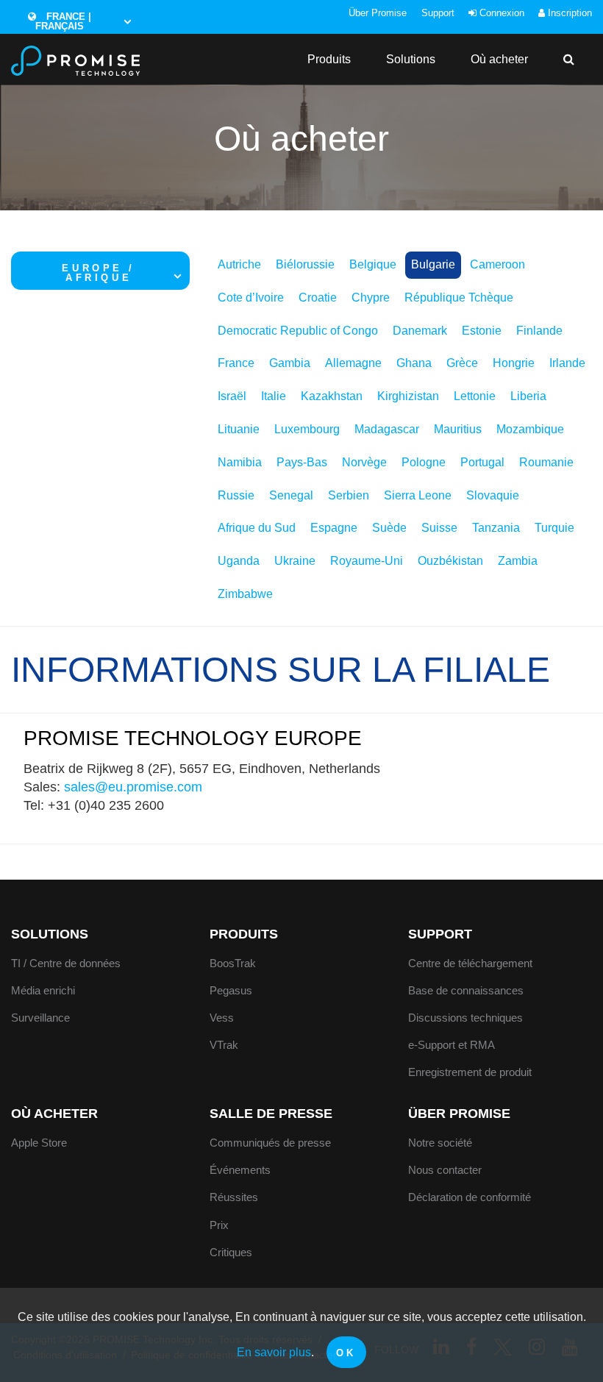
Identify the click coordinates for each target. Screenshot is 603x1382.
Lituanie (239, 429)
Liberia (528, 396)
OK (346, 1352)
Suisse (439, 527)
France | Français (63, 21)
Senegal (291, 495)
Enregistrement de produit (470, 1072)
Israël (232, 396)
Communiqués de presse (270, 1142)
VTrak (224, 1045)
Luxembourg (307, 429)
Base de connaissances (466, 990)
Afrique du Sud (257, 527)
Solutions (410, 59)
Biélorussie (305, 264)
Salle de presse (271, 1113)
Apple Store (39, 1142)
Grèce (462, 363)
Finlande (539, 330)
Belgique (372, 264)
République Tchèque (458, 297)
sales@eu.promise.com (133, 787)
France (236, 363)
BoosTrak (233, 963)
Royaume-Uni (366, 561)
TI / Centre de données (66, 963)
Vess (222, 1017)
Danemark (420, 330)
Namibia (240, 462)
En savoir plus (274, 1352)
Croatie (318, 297)
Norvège (364, 462)
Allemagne (353, 363)
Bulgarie (433, 264)
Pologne (424, 462)
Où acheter (499, 59)
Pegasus (231, 990)
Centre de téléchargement (470, 963)
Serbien (348, 495)
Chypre (371, 297)
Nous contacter (445, 1170)
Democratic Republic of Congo (298, 330)
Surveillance (40, 1017)
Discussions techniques (465, 1017)
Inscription (568, 12)
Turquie (554, 527)
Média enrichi (43, 990)
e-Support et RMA (451, 1045)
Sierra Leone (418, 495)
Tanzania (496, 527)
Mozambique (530, 429)
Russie (236, 495)
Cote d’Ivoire (251, 297)
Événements (240, 1170)
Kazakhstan (332, 396)
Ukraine (294, 561)
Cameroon (497, 264)
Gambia (289, 363)
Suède (389, 527)
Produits (329, 59)
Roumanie (546, 462)
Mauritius (458, 429)
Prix (219, 1225)
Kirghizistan (408, 396)
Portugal (482, 462)
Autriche (239, 264)
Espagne (333, 527)
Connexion (500, 12)
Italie (273, 396)
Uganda (239, 561)
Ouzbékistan (450, 561)
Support (437, 12)
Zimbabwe (245, 594)
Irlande (567, 363)
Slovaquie (492, 495)
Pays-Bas (301, 462)
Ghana (414, 363)
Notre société (440, 1142)
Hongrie (514, 363)
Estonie (482, 330)
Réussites (234, 1197)
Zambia (518, 561)
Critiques (231, 1252)
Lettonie (475, 396)
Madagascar (386, 429)
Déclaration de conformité (469, 1197)
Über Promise (378, 12)
